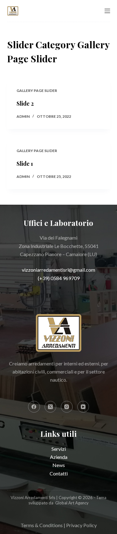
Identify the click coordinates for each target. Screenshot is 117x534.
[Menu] (107, 11)
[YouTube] (83, 407)
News (58, 465)
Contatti (59, 473)
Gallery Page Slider (37, 90)
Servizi (58, 449)
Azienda (58, 457)
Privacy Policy (81, 525)
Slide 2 (25, 103)
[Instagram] (67, 407)
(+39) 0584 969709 (59, 278)
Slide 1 (25, 163)
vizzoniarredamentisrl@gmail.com (58, 270)
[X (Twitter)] (50, 407)
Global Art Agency (72, 502)
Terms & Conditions (42, 525)
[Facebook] (34, 407)
